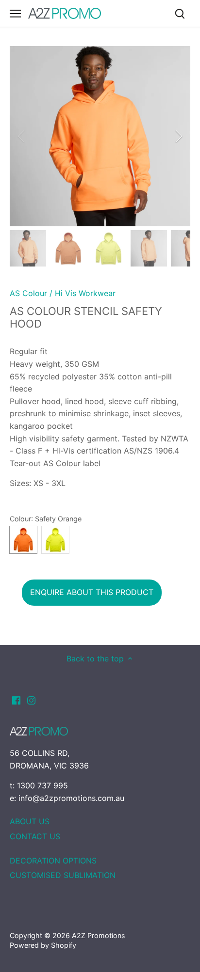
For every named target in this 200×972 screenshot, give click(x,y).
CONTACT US (35, 836)
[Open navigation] (15, 13)
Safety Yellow (55, 539)
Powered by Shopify (43, 945)
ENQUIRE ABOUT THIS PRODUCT (91, 592)
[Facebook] (16, 699)
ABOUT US (30, 821)
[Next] (178, 136)
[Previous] (22, 136)
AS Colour (28, 293)
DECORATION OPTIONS (53, 860)
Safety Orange (23, 539)
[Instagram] (31, 699)
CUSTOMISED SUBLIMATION (63, 875)
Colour (20, 519)
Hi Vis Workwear (85, 293)
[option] (100, 136)
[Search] (179, 13)
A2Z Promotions (98, 935)
